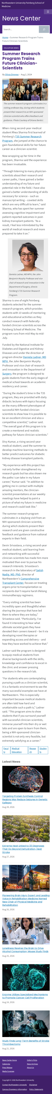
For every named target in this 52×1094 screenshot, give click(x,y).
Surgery (6, 374)
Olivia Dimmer (12, 74)
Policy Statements (36, 1089)
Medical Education (17, 750)
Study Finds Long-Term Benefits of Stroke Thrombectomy (25, 1042)
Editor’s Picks (32, 1060)
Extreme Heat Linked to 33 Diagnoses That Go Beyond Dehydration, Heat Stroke (23, 849)
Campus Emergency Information (14, 1089)
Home (5, 37)
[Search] (44, 29)
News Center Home (9, 1060)
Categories (6, 1064)
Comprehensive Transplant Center (20, 581)
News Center (21, 18)
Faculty (6, 750)
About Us (30, 1067)
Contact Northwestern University (14, 1084)
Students (43, 750)
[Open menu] (48, 11)
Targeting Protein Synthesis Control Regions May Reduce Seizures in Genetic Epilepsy (25, 799)
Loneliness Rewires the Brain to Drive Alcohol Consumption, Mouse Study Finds (25, 950)
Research (32, 750)
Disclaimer (33, 1084)
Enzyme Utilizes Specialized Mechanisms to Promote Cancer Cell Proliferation (25, 996)
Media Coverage (8, 1071)
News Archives (32, 1064)
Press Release (7, 1067)
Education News (11, 48)
